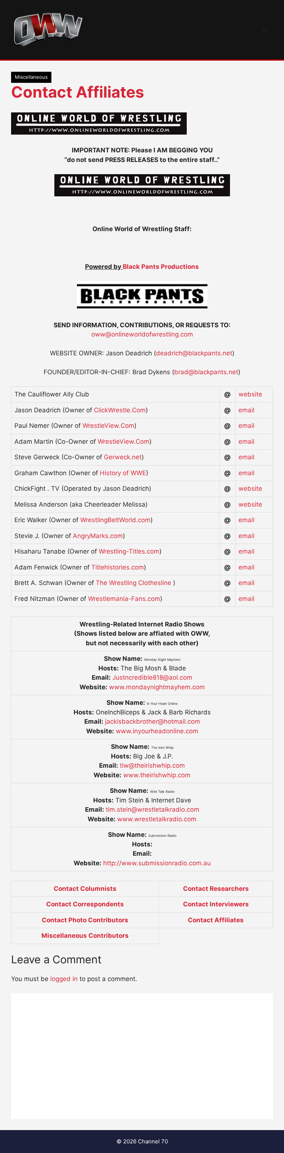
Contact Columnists (85, 888)
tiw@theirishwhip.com (152, 765)
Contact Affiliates (77, 91)
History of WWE (123, 473)
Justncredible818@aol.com (152, 677)
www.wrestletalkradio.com (156, 819)
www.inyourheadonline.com (157, 731)
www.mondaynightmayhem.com (157, 687)
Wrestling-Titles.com (129, 551)
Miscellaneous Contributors (85, 935)
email (246, 410)
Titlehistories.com (117, 567)
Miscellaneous (31, 77)
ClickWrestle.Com (120, 410)
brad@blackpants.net (206, 372)
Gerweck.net (123, 457)
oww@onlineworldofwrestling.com (142, 334)
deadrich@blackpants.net (194, 353)
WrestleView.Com (108, 425)
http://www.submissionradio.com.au (157, 863)
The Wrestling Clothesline (134, 582)
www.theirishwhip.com (156, 775)
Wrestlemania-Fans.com (124, 598)
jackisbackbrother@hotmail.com (152, 721)
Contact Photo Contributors (85, 920)
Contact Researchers (216, 888)
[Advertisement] (142, 1056)
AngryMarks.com (98, 536)
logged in (64, 979)
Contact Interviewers (216, 904)
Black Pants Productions (161, 266)
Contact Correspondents (85, 904)
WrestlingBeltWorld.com (115, 520)
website (250, 394)
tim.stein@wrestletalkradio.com (152, 809)
